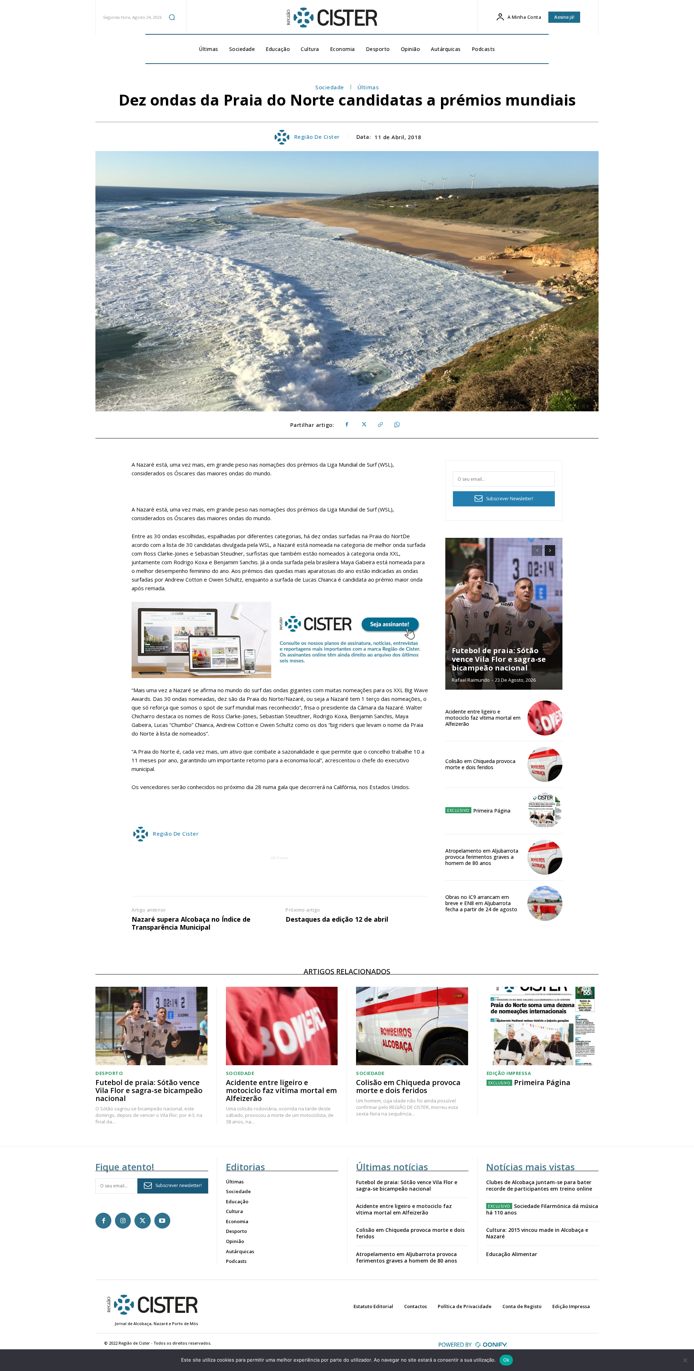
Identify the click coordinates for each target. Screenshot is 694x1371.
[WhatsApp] (396, 424)
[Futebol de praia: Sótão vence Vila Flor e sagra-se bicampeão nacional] (503, 614)
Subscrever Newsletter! (509, 499)
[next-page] (550, 550)
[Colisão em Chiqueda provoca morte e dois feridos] (544, 764)
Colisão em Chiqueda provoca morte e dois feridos (480, 764)
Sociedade (329, 87)
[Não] (685, 1360)
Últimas (368, 87)
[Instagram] (123, 1221)
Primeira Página (491, 810)
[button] (172, 17)
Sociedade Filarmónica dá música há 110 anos (542, 1209)
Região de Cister (317, 136)
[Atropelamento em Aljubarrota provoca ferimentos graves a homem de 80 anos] (544, 857)
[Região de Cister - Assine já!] (280, 640)
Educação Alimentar (511, 1254)
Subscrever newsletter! (178, 1185)
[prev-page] (537, 550)
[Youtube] (162, 1221)
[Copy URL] (380, 424)
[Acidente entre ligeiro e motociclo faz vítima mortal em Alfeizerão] (544, 718)
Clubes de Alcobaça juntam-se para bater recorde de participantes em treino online (539, 1185)
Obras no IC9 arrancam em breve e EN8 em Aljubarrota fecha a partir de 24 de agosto (481, 903)
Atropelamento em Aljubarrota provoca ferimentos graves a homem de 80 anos (481, 856)
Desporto (109, 1073)
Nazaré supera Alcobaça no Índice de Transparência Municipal (191, 923)
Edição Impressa (509, 1073)
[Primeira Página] (544, 810)
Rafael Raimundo (471, 680)
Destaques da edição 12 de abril (337, 920)
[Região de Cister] (331, 17)
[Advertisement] (279, 878)
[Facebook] (346, 424)
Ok (506, 1360)
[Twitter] (363, 424)
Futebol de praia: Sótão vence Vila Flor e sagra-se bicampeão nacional (499, 659)
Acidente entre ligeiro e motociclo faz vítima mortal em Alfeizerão (482, 717)
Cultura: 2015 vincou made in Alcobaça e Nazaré (537, 1233)
